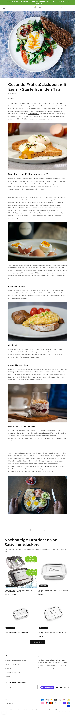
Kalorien (28, 184)
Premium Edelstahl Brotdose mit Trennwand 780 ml (53, 590)
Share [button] (12, 99)
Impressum (8, 668)
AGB (56, 710)
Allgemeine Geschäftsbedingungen (15, 660)
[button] (4, 8)
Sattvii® (17, 710)
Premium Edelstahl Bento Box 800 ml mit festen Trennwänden (52, 633)
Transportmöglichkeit (51, 466)
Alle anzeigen (37, 642)
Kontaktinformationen (64, 711)
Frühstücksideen (33, 114)
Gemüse (26, 270)
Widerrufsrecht (36, 710)
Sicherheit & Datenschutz (12, 664)
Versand (7, 676)
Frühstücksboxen (14, 472)
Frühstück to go (13, 469)
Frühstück (22, 103)
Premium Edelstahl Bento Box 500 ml (17, 632)
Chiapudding (32, 369)
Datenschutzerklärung (47, 710)
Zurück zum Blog (38, 530)
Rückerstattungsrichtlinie (12, 672)
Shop (41, 469)
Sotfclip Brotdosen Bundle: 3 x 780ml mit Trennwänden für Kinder (18, 590)
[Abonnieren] (35, 687)
